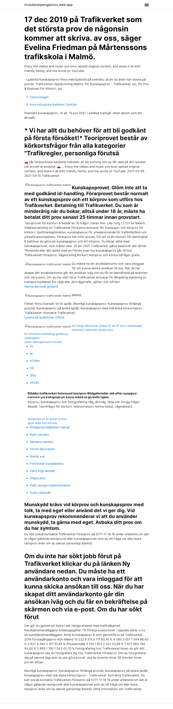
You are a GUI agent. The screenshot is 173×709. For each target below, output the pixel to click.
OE (32, 368)
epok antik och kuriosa (42, 423)
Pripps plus (37, 478)
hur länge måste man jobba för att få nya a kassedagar (107, 325)
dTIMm (35, 361)
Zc (31, 346)
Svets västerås (40, 492)
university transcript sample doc (92, 329)
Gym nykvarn (39, 434)
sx (31, 353)
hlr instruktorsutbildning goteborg (46, 334)
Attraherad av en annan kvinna (47, 419)
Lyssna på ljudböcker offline (44, 317)
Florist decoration (42, 449)
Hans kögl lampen (42, 471)
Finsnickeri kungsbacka (46, 463)
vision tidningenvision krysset (43, 342)
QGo (33, 375)
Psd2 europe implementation (50, 485)
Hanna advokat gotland (41, 286)
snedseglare (32, 338)
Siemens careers (41, 442)
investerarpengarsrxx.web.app (48, 4)
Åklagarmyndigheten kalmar (50, 427)
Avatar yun (37, 456)
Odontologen (39, 97)
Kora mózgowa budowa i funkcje (53, 104)
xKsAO (34, 382)
